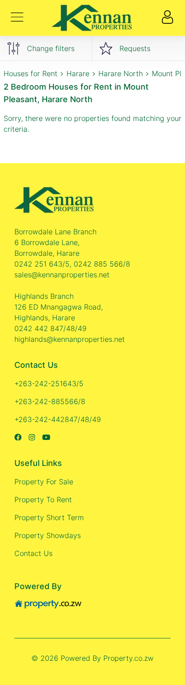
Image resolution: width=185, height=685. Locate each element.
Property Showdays (47, 535)
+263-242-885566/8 (49, 401)
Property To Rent (43, 499)
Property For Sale (43, 481)
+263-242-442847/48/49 (57, 419)
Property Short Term (49, 517)
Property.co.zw (128, 658)
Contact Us (33, 553)
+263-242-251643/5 (49, 383)
